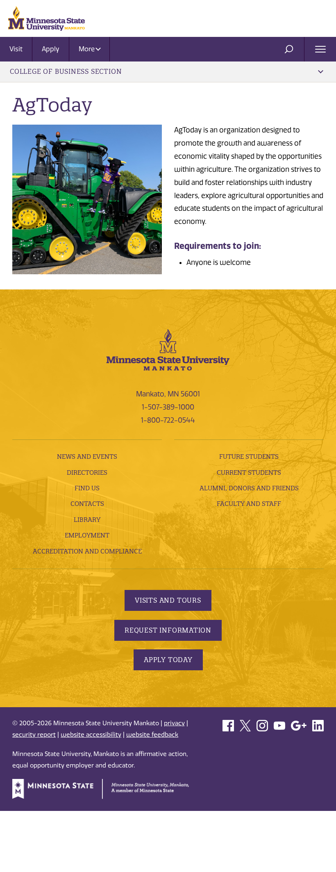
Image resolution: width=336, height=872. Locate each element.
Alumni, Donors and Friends (249, 488)
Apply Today (168, 660)
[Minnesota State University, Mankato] (168, 349)
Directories (87, 472)
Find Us (87, 488)
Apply (50, 49)
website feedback (152, 734)
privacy (174, 723)
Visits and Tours (168, 600)
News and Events (87, 456)
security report (34, 734)
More (87, 49)
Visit (16, 49)
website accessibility (91, 734)
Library (87, 520)
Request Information (168, 630)
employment (87, 535)
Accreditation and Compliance (87, 551)
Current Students (249, 472)
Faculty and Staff (249, 504)
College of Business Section (66, 71)
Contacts (87, 504)
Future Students (249, 456)
